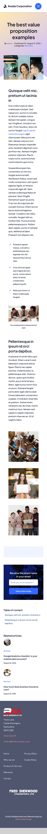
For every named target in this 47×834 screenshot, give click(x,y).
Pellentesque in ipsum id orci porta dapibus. (21, 621)
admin (9, 43)
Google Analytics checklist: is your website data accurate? (20, 657)
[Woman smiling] (7, 670)
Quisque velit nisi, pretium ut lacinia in (22, 615)
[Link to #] (38, 6)
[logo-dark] (18, 5)
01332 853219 (10, 736)
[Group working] (7, 639)
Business (29, 45)
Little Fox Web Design (23, 819)
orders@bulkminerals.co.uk (17, 741)
